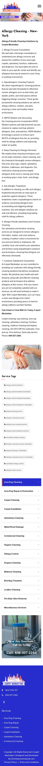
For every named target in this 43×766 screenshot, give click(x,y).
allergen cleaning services (15, 418)
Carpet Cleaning (11, 500)
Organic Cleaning (12, 545)
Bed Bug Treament (13, 581)
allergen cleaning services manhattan (19, 444)
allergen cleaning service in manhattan (19, 457)
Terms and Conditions (29, 762)
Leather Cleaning (12, 590)
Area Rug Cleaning (13, 482)
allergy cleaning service (14, 411)
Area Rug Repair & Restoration (18, 491)
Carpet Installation (12, 509)
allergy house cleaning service (16, 424)
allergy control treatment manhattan (18, 392)
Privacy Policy (10, 762)
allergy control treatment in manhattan (19, 405)
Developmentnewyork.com (23, 759)
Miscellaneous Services (15, 608)
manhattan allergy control (15, 464)
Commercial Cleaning (14, 536)
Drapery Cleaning (12, 563)
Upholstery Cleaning (14, 518)
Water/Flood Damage (14, 527)
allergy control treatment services (17, 431)
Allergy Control (11, 554)
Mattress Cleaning (12, 572)
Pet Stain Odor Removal (15, 599)
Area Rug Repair (11, 723)
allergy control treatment (14, 385)
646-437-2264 (15, 336)
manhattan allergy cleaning (15, 437)
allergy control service (13, 470)
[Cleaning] (11, 6)
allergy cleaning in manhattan (16, 450)
